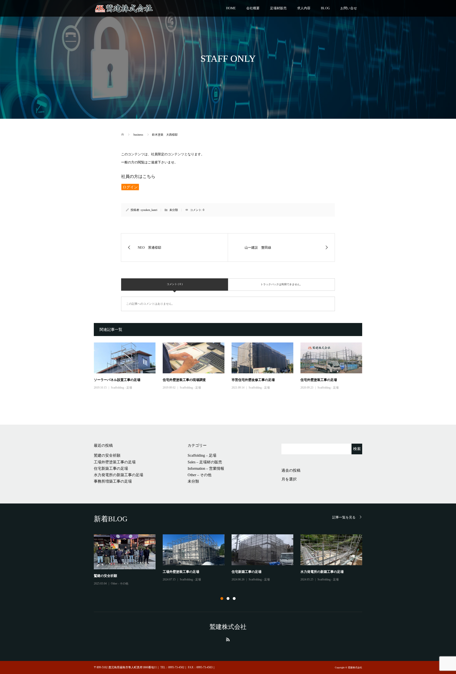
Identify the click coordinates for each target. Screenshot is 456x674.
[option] (231, 560)
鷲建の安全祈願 (107, 455)
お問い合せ (348, 8)
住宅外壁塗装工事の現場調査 (184, 380)
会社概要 (253, 8)
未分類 (193, 481)
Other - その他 (119, 583)
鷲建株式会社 (228, 626)
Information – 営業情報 (206, 468)
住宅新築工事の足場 (111, 468)
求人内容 (303, 8)
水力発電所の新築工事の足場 (118, 475)
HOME (231, 8)
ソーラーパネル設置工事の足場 (117, 380)
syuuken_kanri (149, 210)
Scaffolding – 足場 (202, 455)
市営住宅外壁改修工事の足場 (253, 380)
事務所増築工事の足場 (113, 481)
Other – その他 (199, 475)
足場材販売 (278, 8)
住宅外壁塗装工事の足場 (318, 380)
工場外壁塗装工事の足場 (115, 462)
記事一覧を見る (344, 517)
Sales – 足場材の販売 (205, 462)
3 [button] (234, 598)
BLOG (325, 8)
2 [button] (228, 598)
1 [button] (221, 598)
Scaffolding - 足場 (121, 387)
